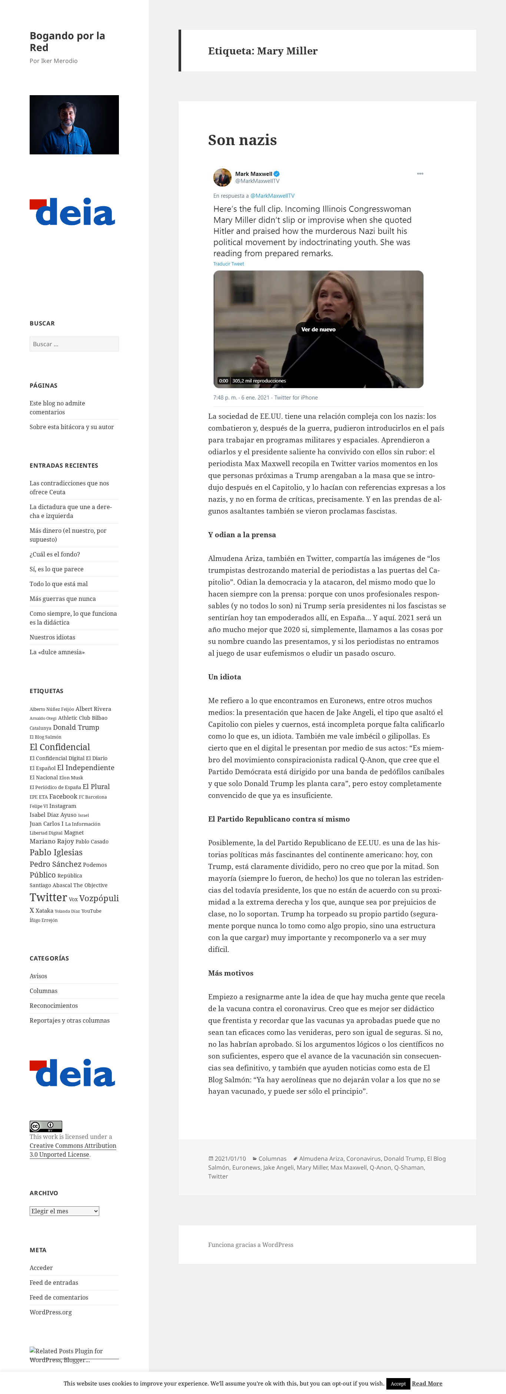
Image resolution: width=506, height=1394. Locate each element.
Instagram (62, 806)
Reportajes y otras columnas (70, 1020)
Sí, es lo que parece (57, 569)
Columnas (43, 991)
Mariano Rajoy (52, 841)
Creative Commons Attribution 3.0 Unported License (73, 1150)
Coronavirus (363, 1158)
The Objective (90, 885)
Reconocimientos (54, 1006)
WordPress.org (51, 1312)
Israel (83, 815)
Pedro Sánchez (55, 864)
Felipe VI (39, 806)
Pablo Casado (92, 841)
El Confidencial (60, 747)
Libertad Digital (46, 833)
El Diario (96, 758)
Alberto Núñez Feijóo (52, 709)
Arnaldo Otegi (43, 718)
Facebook (63, 796)
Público (43, 875)
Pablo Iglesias (56, 852)
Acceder (41, 1268)
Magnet (74, 832)
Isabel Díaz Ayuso (53, 814)
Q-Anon (380, 1167)
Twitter (48, 897)
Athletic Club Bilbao (82, 717)
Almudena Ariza (321, 1158)
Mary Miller (312, 1167)
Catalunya (40, 728)
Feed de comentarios (59, 1297)
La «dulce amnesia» (57, 652)
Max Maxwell (348, 1167)
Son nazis (242, 139)
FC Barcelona (93, 797)
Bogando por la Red (67, 41)
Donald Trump (76, 727)
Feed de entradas (54, 1282)
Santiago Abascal (51, 885)
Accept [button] (398, 1383)
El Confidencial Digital (57, 758)
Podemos (95, 864)
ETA (43, 796)
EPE (33, 797)
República (69, 875)
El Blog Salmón (45, 737)
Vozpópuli (99, 898)
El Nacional (44, 777)
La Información (82, 823)
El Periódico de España (55, 787)
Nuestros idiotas (52, 637)
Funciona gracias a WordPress (250, 1245)
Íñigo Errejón (44, 920)
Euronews (246, 1167)
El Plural (96, 786)
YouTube (91, 911)
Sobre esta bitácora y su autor (72, 427)
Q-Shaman (409, 1167)
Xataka (44, 910)
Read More (427, 1383)
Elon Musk (71, 777)
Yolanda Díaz (67, 911)
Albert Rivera (93, 708)
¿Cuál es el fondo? (55, 554)
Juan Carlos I (47, 823)
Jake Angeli (278, 1167)
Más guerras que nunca (63, 599)
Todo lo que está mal (59, 584)
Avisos (38, 976)
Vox (73, 899)
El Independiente (85, 767)
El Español (43, 768)
